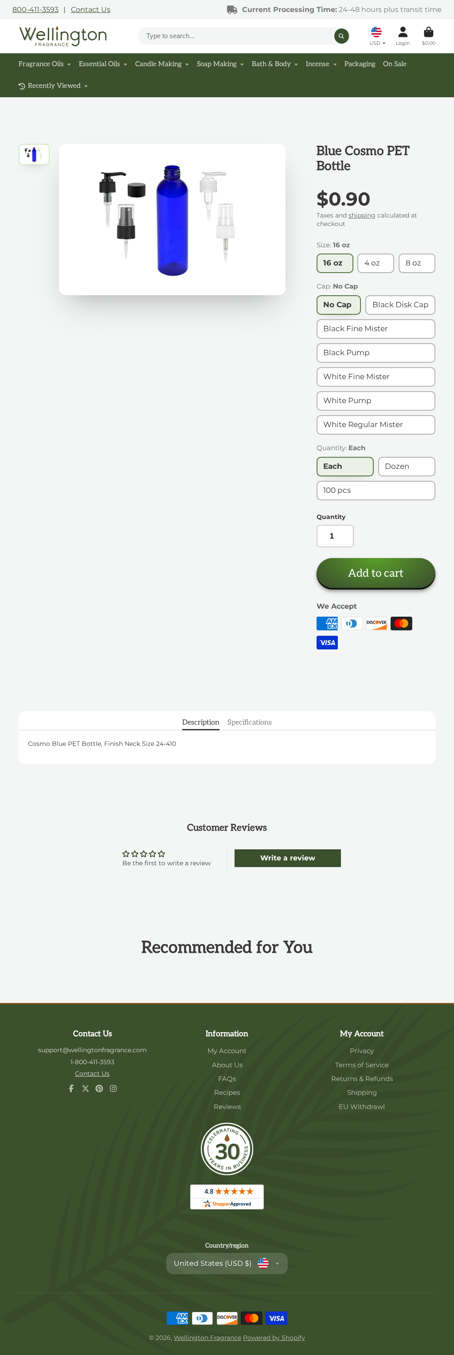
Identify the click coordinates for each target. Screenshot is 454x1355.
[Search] (341, 36)
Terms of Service (362, 1065)
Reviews (227, 1106)
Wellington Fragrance (207, 1338)
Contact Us (90, 9)
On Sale (395, 64)
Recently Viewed (54, 86)
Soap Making (217, 64)
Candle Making (158, 64)
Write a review (287, 858)
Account (403, 36)
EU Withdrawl (362, 1106)
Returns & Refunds (362, 1078)
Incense (317, 64)
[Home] (63, 36)
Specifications (249, 722)
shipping (362, 215)
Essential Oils (99, 64)
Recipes (227, 1092)
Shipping (362, 1092)
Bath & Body (271, 64)
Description (200, 722)
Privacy (362, 1050)
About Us (227, 1065)
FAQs (227, 1078)
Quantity (331, 517)
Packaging (360, 64)
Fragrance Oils (41, 64)
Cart (428, 36)
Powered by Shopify (274, 1338)
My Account (227, 1050)
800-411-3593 (35, 9)
